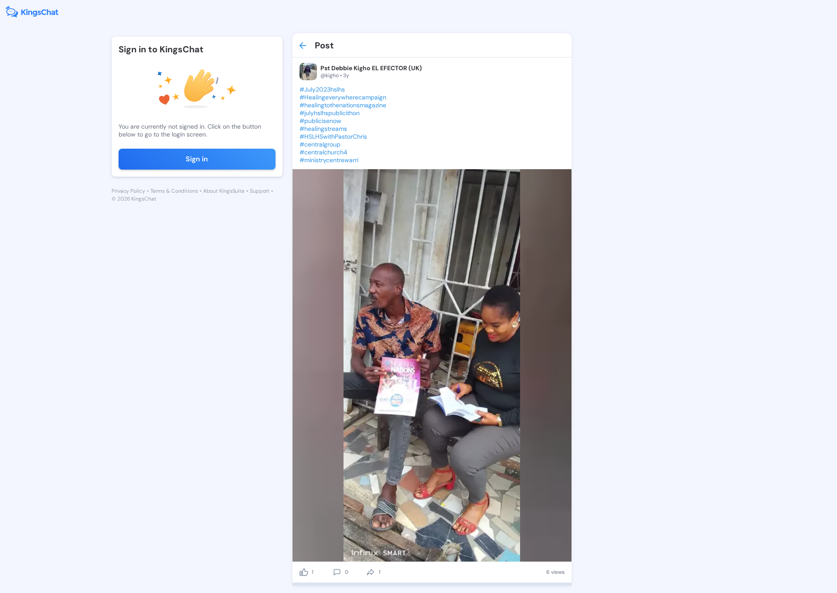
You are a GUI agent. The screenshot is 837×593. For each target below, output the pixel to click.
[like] (303, 572)
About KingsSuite (224, 190)
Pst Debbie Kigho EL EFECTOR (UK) (371, 68)
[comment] (337, 572)
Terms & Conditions (174, 190)
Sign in (197, 159)
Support (259, 190)
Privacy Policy (128, 190)
